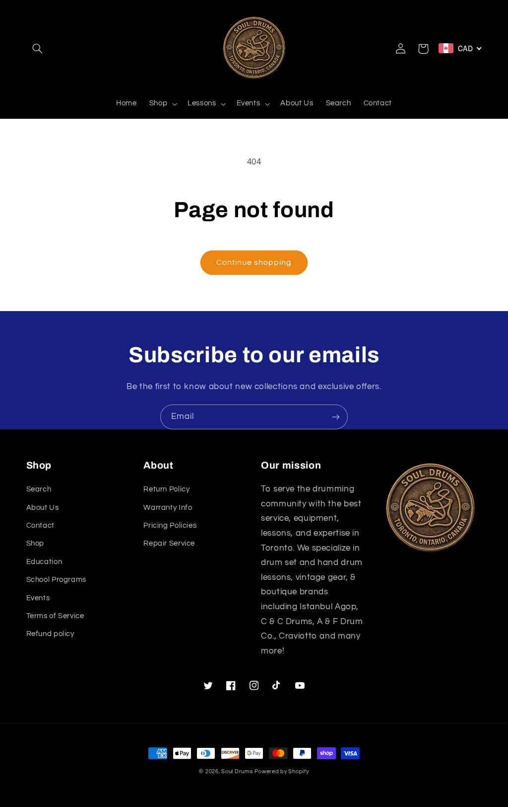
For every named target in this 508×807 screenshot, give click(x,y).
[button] (37, 48)
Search (39, 489)
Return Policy (166, 489)
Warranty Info (167, 507)
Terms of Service (55, 616)
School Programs (56, 579)
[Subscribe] (335, 416)
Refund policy (50, 634)
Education (44, 561)
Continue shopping (254, 262)
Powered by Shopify (281, 771)
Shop (35, 543)
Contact (40, 525)
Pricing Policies (169, 525)
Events (38, 598)
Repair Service (169, 543)
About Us (42, 507)
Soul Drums (237, 771)
